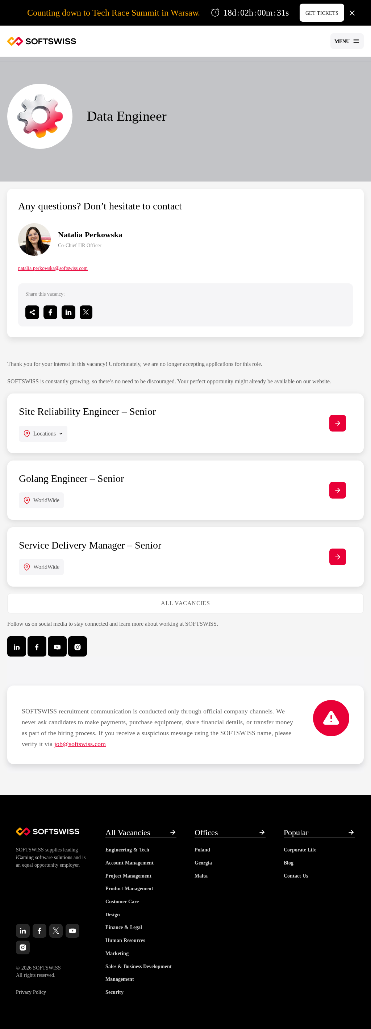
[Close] (352, 12)
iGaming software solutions (44, 857)
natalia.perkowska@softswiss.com (53, 268)
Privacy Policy (31, 992)
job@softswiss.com (80, 743)
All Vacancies (185, 603)
